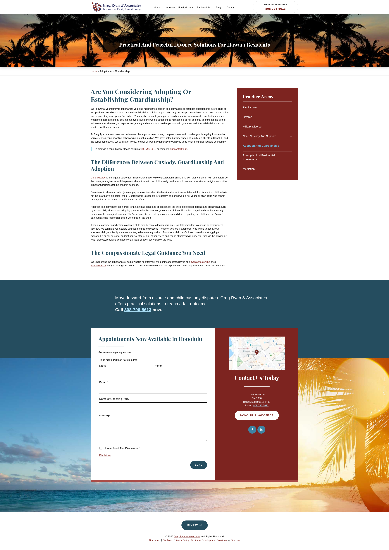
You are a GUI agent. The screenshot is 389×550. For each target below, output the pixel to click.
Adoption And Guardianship (261, 145)
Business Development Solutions (209, 540)
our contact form (178, 149)
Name (103, 365)
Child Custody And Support (259, 136)
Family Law (184, 7)
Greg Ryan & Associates (187, 536)
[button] (386, 528)
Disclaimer (105, 455)
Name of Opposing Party (114, 398)
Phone (158, 365)
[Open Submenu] (291, 117)
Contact (231, 7)
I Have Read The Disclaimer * (122, 448)
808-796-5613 (275, 8)
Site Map (167, 540)
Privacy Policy (181, 540)
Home (157, 7)
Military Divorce (252, 126)
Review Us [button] (194, 525)
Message (104, 415)
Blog (218, 7)
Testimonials (203, 7)
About (169, 7)
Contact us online (200, 262)
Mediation (249, 169)
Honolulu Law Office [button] (256, 415)
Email (103, 382)
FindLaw (235, 540)
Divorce (247, 117)
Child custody (98, 177)
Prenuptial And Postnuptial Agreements (259, 157)
